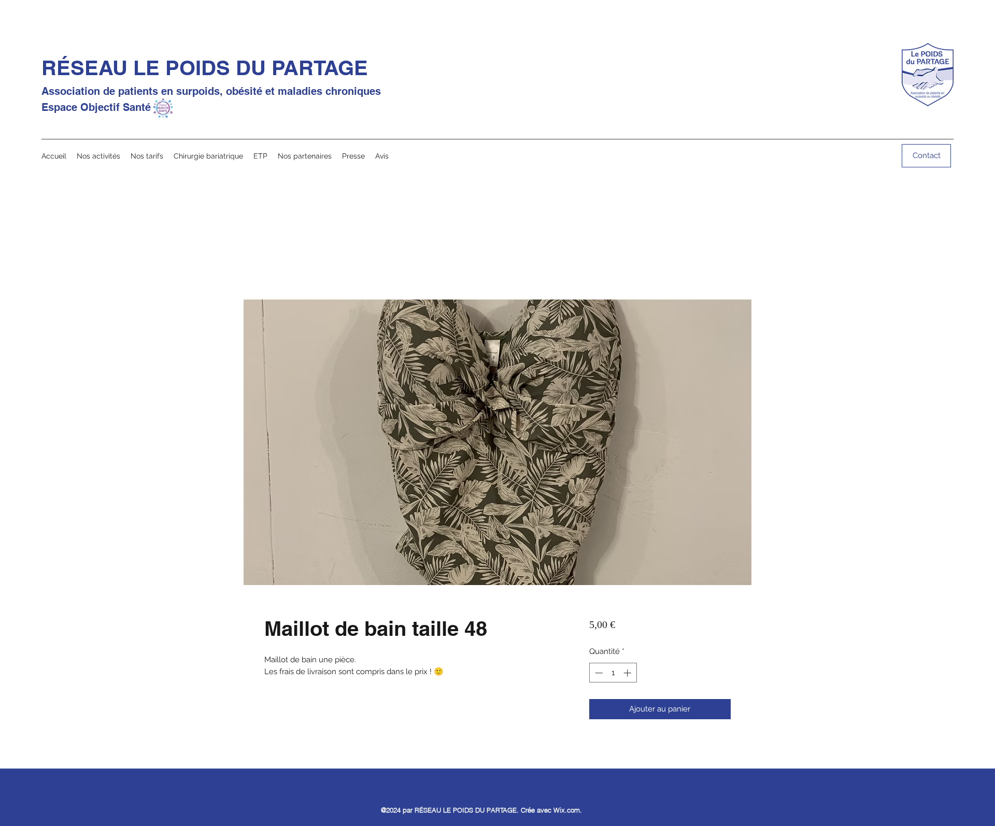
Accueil (277, 261)
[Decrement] (598, 672)
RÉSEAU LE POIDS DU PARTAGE (204, 67)
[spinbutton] (612, 672)
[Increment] (628, 672)
